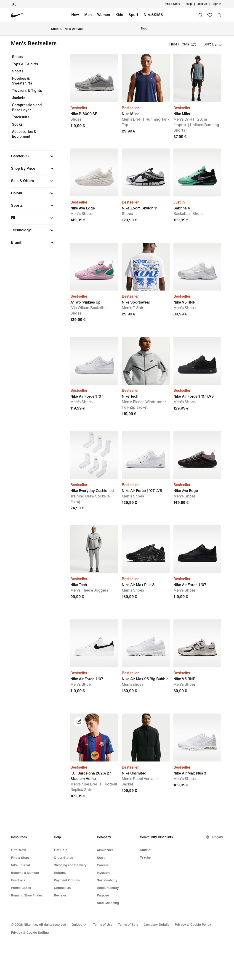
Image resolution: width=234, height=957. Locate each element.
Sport (133, 15)
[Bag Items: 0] (219, 15)
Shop (144, 28)
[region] (29, 153)
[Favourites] (210, 15)
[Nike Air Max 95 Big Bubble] (146, 643)
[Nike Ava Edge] (94, 172)
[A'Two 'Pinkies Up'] (94, 267)
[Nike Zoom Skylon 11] (146, 172)
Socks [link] (17, 124)
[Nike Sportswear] (146, 267)
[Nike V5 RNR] (197, 267)
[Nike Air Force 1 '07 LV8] (197, 361)
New (75, 15)
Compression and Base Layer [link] (27, 107)
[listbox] (212, 44)
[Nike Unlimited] (146, 737)
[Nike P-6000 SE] (94, 78)
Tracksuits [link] (20, 117)
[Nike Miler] (146, 78)
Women (103, 15)
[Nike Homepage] (17, 15)
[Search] (201, 15)
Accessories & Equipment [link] (24, 134)
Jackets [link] (18, 98)
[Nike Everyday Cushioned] (94, 455)
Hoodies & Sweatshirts (22, 81)
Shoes (17, 57)
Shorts (17, 71)
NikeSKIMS (153, 15)
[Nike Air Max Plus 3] (146, 549)
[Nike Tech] (146, 361)
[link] (78, 721)
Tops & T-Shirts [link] (25, 64)
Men (88, 15)
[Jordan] (13, 4)
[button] (33, 156)
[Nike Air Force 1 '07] (94, 361)
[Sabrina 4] (197, 172)
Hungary (216, 837)
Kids (119, 15)
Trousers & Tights (27, 91)
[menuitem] (193, 4)
